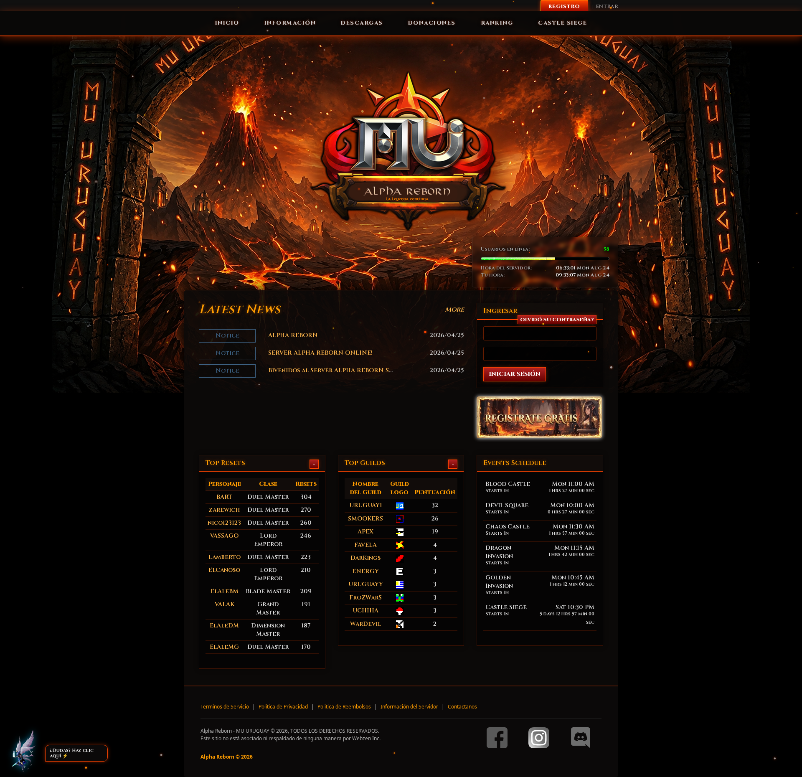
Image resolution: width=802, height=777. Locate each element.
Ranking (497, 23)
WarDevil (365, 624)
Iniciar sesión (515, 374)
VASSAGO (224, 536)
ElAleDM (224, 626)
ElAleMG (224, 647)
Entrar (607, 6)
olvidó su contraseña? (557, 319)
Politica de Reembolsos (344, 706)
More (454, 309)
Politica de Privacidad (283, 706)
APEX (365, 532)
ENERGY (365, 571)
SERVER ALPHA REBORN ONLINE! (320, 353)
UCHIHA (365, 610)
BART (224, 497)
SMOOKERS (365, 519)
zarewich (224, 510)
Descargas (362, 23)
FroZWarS (365, 598)
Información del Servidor (409, 706)
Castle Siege (562, 23)
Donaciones (432, 23)
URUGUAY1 (365, 505)
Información (290, 23)
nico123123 (224, 523)
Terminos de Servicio (224, 706)
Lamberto (224, 557)
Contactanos (462, 706)
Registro (564, 6)
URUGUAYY (365, 584)
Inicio (227, 23)
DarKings (365, 558)
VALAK (224, 604)
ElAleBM (225, 591)
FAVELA (365, 545)
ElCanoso (224, 570)
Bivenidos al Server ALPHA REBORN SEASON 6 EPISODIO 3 (361, 370)
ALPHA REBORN (293, 335)
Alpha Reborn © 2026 (226, 756)
